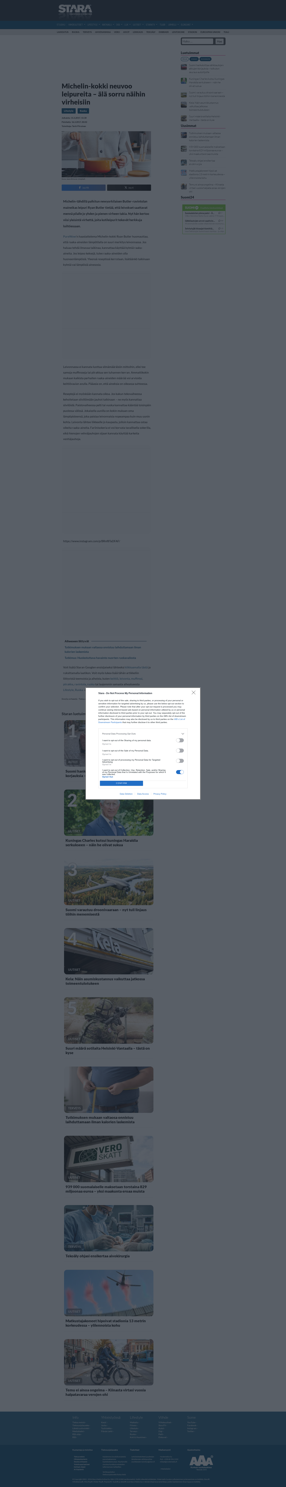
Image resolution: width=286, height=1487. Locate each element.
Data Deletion (126, 794)
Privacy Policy (159, 794)
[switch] (180, 740)
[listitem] (143, 733)
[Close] (194, 693)
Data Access (143, 794)
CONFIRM (121, 783)
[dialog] (143, 743)
